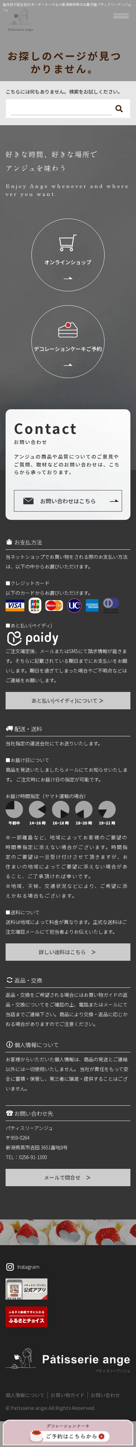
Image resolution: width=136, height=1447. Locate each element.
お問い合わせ (105, 1395)
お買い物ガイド (68, 1395)
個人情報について (25, 1395)
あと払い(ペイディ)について (68, 700)
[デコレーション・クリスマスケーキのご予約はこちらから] (68, 1432)
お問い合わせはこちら (68, 501)
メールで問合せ (68, 1177)
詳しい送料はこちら (68, 952)
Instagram (28, 1266)
